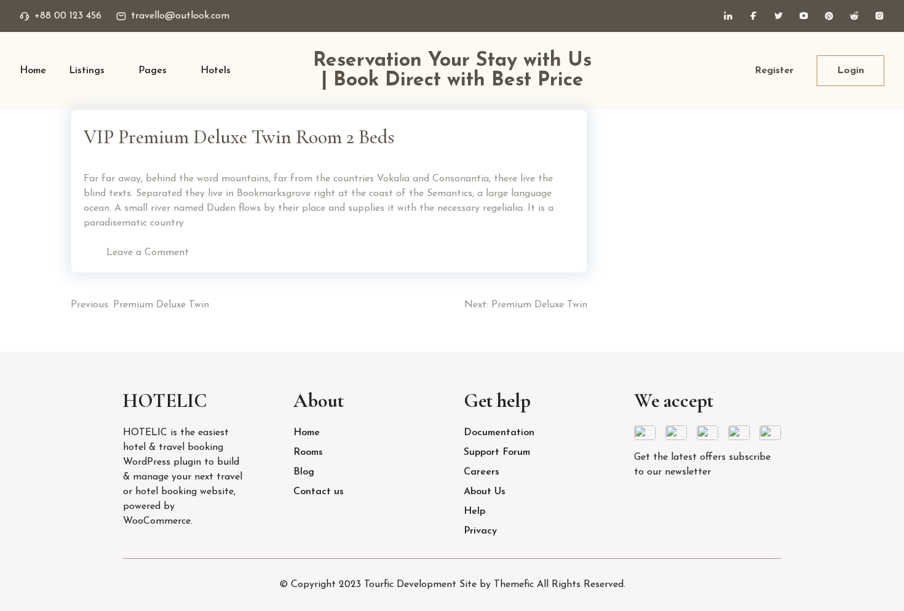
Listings (87, 71)
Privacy (480, 531)
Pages (152, 71)
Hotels (215, 71)
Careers (481, 472)
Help (474, 511)
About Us (485, 492)
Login (850, 71)
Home (33, 71)
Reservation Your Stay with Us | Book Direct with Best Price (452, 70)
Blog (303, 472)
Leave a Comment (147, 253)
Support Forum (497, 452)
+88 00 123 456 (67, 16)
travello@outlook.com (180, 16)
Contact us (318, 492)
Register (774, 71)
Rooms (308, 452)
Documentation (499, 433)
